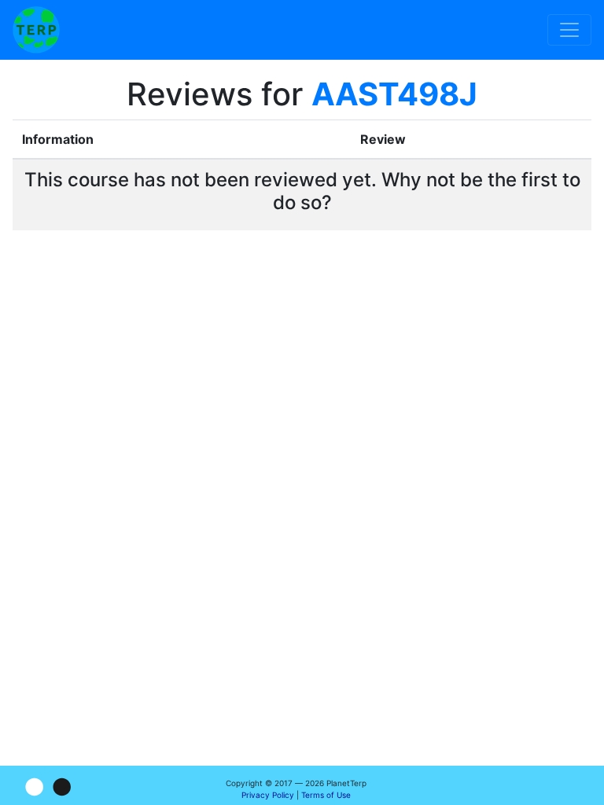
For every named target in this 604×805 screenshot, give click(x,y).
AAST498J (394, 94)
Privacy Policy (267, 794)
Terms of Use (326, 794)
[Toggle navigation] (569, 30)
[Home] (36, 29)
